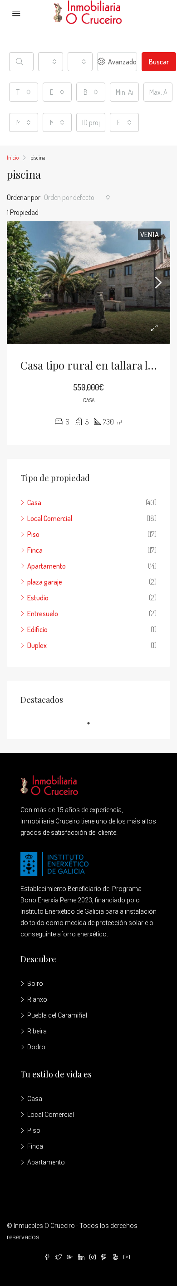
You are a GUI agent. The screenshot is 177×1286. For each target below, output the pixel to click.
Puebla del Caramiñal (57, 1015)
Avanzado (122, 61)
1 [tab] (93, 723)
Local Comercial (49, 518)
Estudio (38, 597)
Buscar (159, 61)
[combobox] (50, 61)
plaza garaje (44, 581)
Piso (33, 534)
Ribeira (37, 1031)
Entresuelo (42, 613)
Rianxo (37, 999)
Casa (34, 502)
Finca (35, 550)
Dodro (36, 1047)
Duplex (37, 645)
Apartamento (46, 565)
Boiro (35, 983)
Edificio (37, 629)
